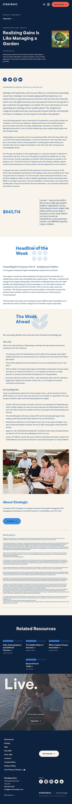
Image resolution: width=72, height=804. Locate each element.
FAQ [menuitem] (6, 747)
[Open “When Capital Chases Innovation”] (59, 645)
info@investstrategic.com (13, 789)
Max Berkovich (37, 87)
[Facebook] (5, 80)
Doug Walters (17, 87)
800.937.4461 (9, 786)
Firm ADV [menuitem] (8, 751)
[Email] (20, 80)
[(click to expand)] (44, 4)
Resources (6, 15)
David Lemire (27, 87)
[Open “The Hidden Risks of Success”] (36, 645)
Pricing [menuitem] (7, 743)
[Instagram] (51, 782)
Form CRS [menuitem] (8, 755)
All (8, 795)
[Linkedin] (15, 80)
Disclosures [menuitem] (9, 739)
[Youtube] (62, 782)
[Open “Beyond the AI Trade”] (36, 664)
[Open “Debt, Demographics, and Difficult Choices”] (13, 646)
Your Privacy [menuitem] (13, 770)
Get (59, 4)
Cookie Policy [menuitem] (10, 762)
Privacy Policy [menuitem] (10, 766)
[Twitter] (10, 80)
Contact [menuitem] (7, 758)
